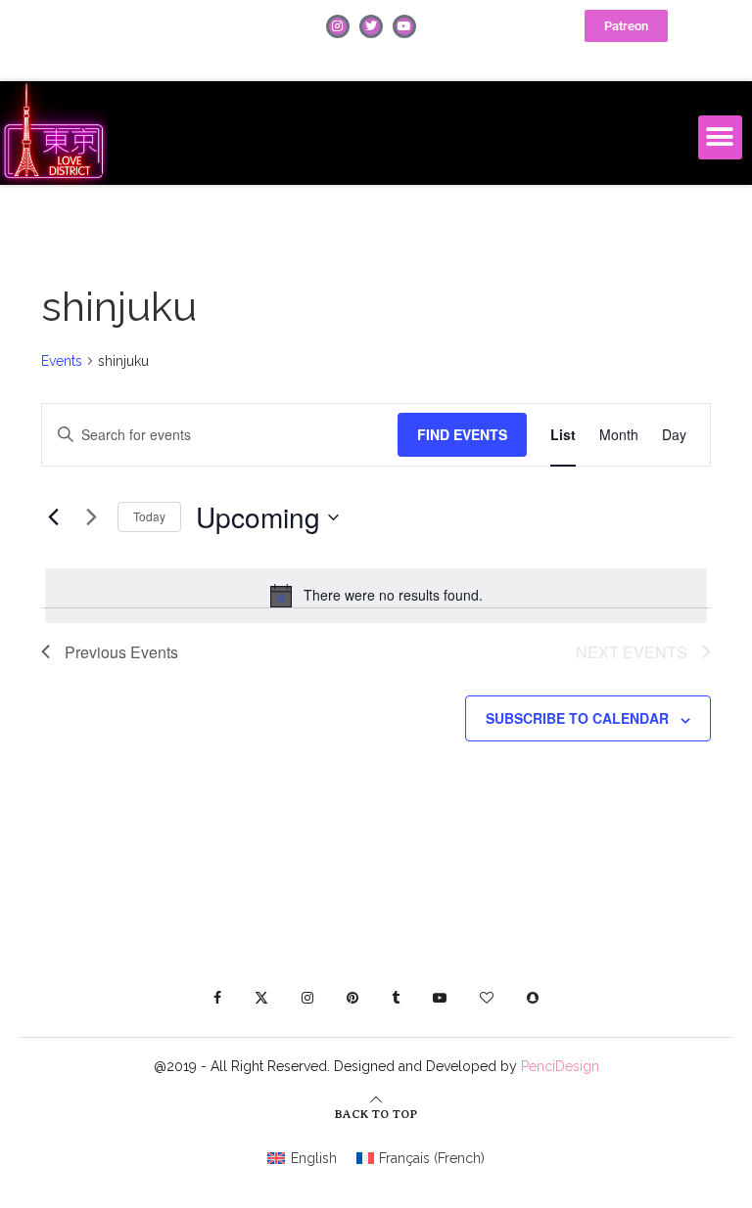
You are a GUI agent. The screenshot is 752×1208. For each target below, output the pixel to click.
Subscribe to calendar (577, 718)
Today (149, 516)
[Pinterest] (352, 997)
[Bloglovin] (487, 997)
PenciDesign (560, 1066)
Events (61, 361)
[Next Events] (91, 517)
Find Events (462, 434)
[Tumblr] (396, 997)
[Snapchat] (533, 997)
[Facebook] (217, 997)
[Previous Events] (53, 517)
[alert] (376, 595)
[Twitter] (371, 26)
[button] (720, 137)
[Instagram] (338, 26)
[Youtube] (404, 26)
